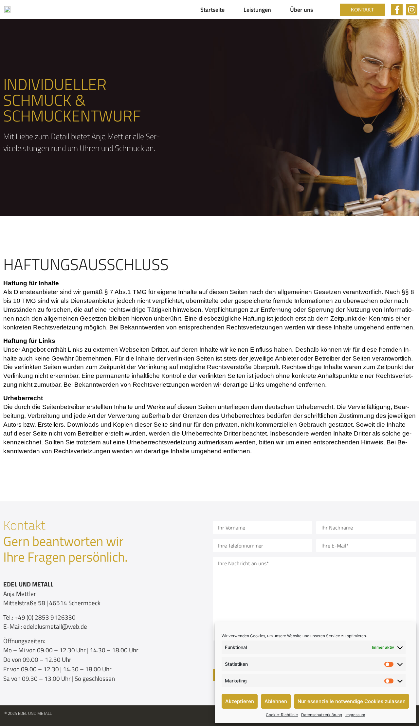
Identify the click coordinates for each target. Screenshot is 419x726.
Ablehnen (275, 701)
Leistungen (257, 9)
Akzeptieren (239, 701)
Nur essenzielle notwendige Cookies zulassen (352, 701)
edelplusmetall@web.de (55, 626)
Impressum (355, 714)
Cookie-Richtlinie (282, 714)
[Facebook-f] (397, 9)
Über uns (301, 9)
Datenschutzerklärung (321, 714)
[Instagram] (411, 9)
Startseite (212, 9)
